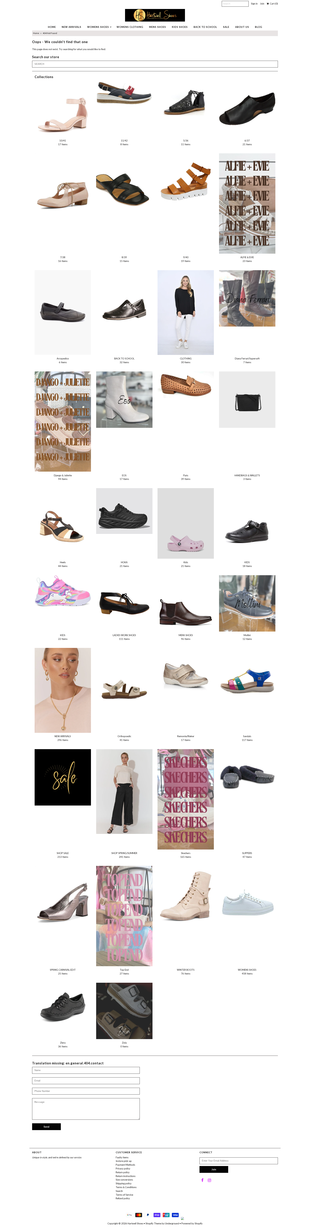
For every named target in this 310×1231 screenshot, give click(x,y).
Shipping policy (123, 1183)
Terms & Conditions (126, 1187)
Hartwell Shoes (135, 1223)
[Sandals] (247, 676)
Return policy (123, 1172)
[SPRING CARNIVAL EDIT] (63, 898)
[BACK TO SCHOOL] (124, 298)
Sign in (254, 3)
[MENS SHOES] (186, 603)
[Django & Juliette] (63, 421)
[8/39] (124, 181)
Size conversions (124, 1179)
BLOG (258, 26)
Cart (273, 3)
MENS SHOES (157, 26)
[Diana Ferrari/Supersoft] (247, 298)
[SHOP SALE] (63, 777)
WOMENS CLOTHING (130, 26)
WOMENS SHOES (98, 26)
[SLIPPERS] (247, 777)
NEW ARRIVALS (71, 26)
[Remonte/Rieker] (186, 676)
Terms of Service (124, 1194)
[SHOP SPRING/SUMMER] (124, 791)
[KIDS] (247, 520)
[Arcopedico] (63, 312)
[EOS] (124, 399)
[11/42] (124, 93)
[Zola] (124, 1011)
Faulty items (122, 1157)
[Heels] (63, 522)
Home (36, 33)
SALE (226, 26)
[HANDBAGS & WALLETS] (247, 399)
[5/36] (186, 102)
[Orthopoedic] (124, 676)
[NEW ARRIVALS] (63, 690)
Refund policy (123, 1198)
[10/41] (63, 109)
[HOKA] (124, 511)
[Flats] (186, 384)
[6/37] (247, 109)
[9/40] (186, 181)
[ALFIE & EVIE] (247, 203)
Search (119, 1191)
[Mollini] (247, 603)
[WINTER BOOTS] (186, 898)
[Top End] (124, 916)
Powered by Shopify (192, 1223)
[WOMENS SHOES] (247, 894)
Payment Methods (125, 1164)
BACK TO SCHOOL (205, 26)
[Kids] (186, 523)
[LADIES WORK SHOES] (124, 603)
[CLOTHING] (186, 312)
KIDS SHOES (180, 26)
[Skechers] (186, 799)
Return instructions (125, 1176)
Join (262, 3)
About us (242, 26)
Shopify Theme (153, 1223)
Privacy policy (123, 1168)
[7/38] (63, 185)
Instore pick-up (124, 1161)
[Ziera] (63, 1007)
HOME (52, 26)
